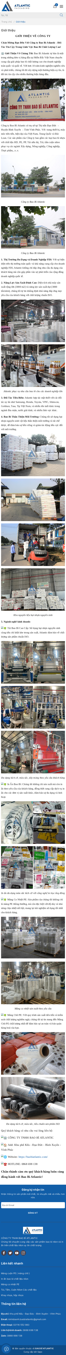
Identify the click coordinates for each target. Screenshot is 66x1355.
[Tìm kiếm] (61, 15)
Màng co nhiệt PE (10, 1284)
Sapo (39, 1352)
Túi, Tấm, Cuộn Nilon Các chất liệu (19, 1289)
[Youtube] (16, 1253)
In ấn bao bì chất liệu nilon (14, 1278)
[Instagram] (23, 1253)
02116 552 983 (21, 1324)
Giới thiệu (8, 30)
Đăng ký (33, 1213)
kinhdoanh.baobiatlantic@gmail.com (27, 1319)
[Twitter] (10, 1253)
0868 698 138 (30, 1330)
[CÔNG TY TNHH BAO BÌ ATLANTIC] (16, 6)
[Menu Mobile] (62, 6)
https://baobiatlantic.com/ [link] (33, 1156)
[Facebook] (3, 1253)
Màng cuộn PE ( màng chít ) (15, 1273)
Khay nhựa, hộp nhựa (12, 1295)
